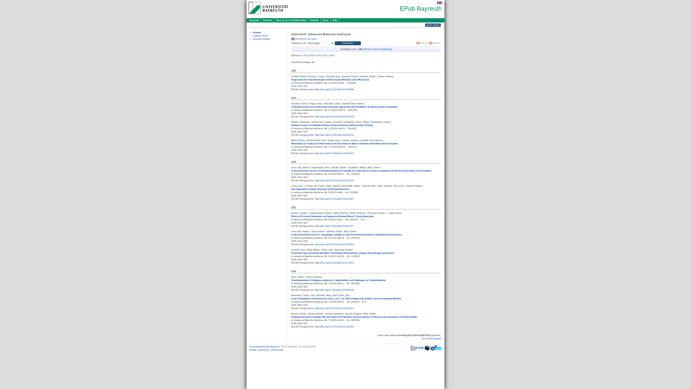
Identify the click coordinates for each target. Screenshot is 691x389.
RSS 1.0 (423, 43)
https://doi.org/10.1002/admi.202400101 (334, 153)
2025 (305, 55)
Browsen (267, 20)
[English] (439, 2)
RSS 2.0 (436, 43)
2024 (312, 55)
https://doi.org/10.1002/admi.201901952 (334, 326)
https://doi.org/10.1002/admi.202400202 (334, 135)
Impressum (264, 350)
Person (367, 49)
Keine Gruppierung (382, 49)
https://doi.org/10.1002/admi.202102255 (334, 180)
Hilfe (335, 20)
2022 (318, 55)
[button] (348, 43)
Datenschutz (277, 350)
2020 (332, 55)
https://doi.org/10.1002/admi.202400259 (334, 116)
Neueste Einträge (261, 39)
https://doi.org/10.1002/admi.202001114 (334, 308)
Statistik (314, 20)
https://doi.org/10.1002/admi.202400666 (334, 89)
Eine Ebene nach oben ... (306, 39)
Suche (325, 20)
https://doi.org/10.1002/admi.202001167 (334, 226)
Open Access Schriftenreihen (291, 20)
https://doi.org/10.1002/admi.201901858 (334, 290)
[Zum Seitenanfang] (431, 338)
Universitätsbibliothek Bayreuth (264, 346)
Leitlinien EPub (260, 36)
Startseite (254, 20)
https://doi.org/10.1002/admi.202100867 (334, 199)
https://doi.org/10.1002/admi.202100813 (334, 263)
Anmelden (436, 20)
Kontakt (253, 350)
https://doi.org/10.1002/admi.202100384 (334, 244)
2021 (325, 55)
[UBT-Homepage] (268, 15)
